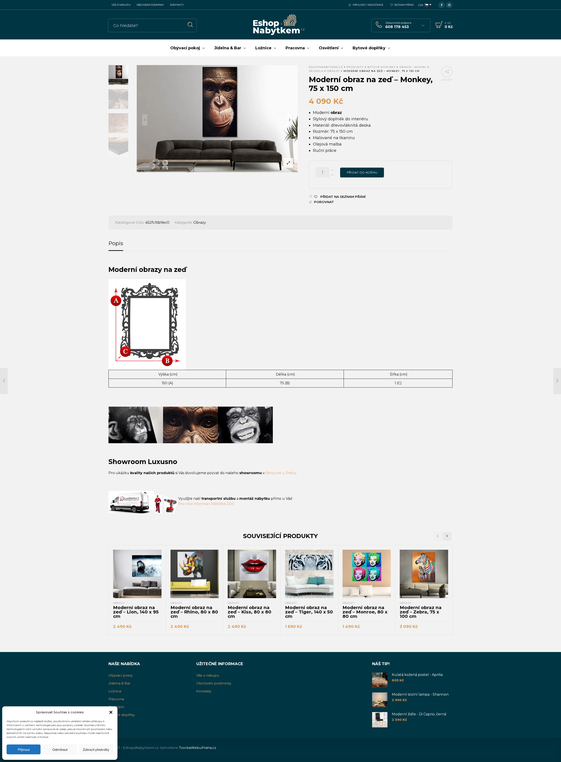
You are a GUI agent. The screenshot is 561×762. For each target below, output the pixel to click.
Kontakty (177, 4)
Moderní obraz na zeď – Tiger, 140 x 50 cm (309, 612)
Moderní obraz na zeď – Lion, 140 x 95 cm (136, 612)
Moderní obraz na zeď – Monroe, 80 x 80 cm (365, 612)
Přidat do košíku (362, 172)
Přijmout (24, 749)
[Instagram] (449, 4)
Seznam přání (404, 4)
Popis (115, 243)
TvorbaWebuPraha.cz (197, 748)
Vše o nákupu (121, 4)
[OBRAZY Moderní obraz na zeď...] (4, 381)
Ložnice (114, 691)
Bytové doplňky (121, 715)
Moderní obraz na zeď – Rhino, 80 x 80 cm (194, 612)
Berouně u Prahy (281, 473)
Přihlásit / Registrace (368, 4)
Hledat (190, 25)
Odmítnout (59, 749)
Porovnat (324, 202)
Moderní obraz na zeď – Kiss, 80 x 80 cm (249, 612)
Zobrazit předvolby (96, 749)
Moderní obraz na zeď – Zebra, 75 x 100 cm (421, 612)
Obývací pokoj (120, 675)
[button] (111, 712)
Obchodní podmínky (150, 4)
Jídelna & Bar (119, 683)
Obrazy (199, 222)
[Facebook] (441, 4)
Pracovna (116, 699)
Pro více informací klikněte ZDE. (206, 504)
